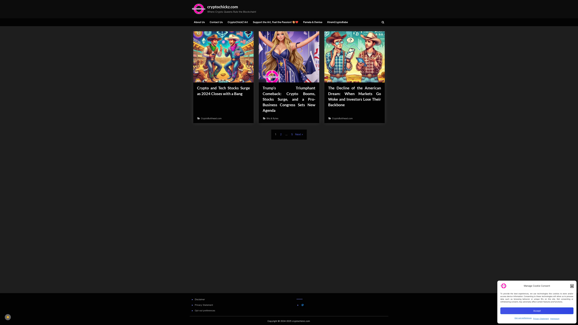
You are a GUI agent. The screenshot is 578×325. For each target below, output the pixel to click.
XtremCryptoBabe (337, 22)
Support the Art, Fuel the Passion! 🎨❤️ (275, 22)
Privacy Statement (541, 318)
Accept (537, 310)
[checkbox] (8, 317)
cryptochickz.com (222, 7)
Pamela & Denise (312, 22)
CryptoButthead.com (211, 118)
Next (298, 134)
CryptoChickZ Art (238, 22)
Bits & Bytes (272, 118)
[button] (571, 285)
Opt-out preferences (523, 318)
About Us (199, 22)
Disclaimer (200, 299)
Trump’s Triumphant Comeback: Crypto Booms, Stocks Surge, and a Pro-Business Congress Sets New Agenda (289, 99)
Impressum (554, 318)
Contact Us (216, 22)
